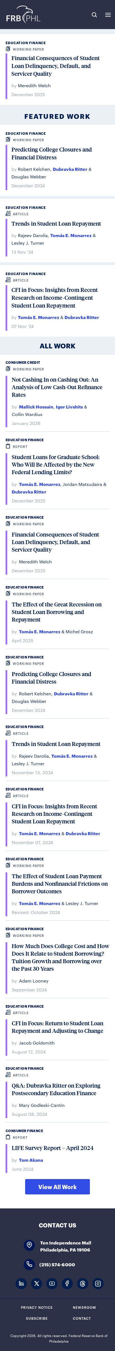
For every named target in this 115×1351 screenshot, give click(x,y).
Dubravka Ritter (70, 169)
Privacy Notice (37, 1307)
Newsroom (84, 1307)
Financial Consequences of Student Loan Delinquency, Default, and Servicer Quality (55, 66)
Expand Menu (108, 14)
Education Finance (26, 42)
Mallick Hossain (36, 406)
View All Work (57, 1187)
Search (94, 14)
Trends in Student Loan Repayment (56, 223)
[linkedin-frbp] (21, 1283)
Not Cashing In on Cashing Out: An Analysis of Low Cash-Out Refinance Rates (57, 387)
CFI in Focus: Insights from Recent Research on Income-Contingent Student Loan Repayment (54, 298)
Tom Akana (31, 1159)
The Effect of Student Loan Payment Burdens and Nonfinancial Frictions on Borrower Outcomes (60, 884)
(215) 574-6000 (57, 1264)
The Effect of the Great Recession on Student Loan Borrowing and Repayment (57, 612)
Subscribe (37, 1318)
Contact (82, 1318)
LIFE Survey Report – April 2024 (53, 1148)
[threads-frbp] (82, 1283)
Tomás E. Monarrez (71, 235)
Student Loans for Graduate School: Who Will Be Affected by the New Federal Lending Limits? (56, 465)
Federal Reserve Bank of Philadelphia (23, 14)
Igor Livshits (69, 406)
